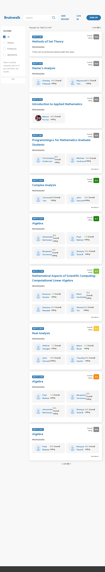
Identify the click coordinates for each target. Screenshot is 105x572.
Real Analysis (41, 333)
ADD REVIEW (65, 17)
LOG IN (79, 17)
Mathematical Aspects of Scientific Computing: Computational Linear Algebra (64, 278)
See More (94, 169)
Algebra (37, 223)
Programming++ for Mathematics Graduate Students (61, 142)
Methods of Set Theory (48, 41)
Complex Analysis (44, 185)
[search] (37, 18)
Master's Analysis (43, 68)
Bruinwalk (12, 18)
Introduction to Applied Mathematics (57, 104)
